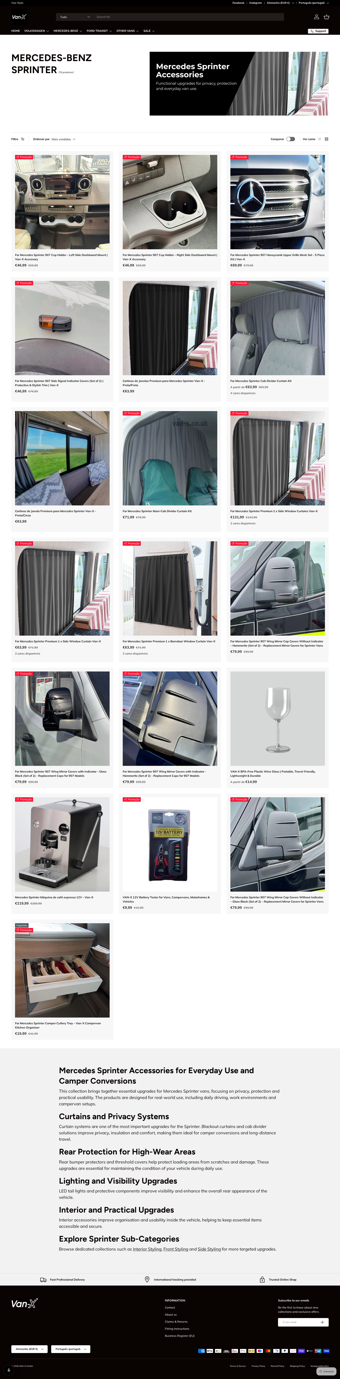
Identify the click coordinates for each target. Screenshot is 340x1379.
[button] (326, 17)
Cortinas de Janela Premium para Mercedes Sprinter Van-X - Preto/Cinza (55, 513)
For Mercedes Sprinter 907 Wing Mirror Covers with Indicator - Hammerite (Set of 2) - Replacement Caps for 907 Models (164, 773)
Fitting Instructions (177, 1328)
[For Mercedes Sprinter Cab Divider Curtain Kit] (277, 328)
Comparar (277, 139)
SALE (147, 31)
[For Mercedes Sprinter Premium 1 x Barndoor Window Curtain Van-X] (170, 588)
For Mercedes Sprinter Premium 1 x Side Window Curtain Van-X (58, 641)
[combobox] (170, 17)
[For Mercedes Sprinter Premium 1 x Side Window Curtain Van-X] (62, 588)
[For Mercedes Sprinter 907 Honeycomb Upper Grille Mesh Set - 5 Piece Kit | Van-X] (277, 202)
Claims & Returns (176, 1321)
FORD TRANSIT (97, 31)
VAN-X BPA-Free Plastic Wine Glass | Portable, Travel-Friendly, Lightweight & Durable (272, 773)
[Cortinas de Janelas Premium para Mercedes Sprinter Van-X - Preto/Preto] (170, 328)
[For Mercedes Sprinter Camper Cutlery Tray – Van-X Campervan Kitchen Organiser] (62, 970)
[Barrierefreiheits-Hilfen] (9, 1370)
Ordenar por (41, 139)
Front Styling (175, 1249)
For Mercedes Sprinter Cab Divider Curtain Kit (260, 381)
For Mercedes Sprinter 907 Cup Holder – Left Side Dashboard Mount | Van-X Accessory (61, 257)
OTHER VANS (126, 31)
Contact (170, 1307)
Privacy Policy (258, 1366)
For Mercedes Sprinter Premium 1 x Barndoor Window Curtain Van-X (169, 641)
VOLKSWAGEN (34, 31)
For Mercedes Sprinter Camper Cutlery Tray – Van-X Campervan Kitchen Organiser (58, 1025)
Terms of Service (238, 1366)
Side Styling (209, 1249)
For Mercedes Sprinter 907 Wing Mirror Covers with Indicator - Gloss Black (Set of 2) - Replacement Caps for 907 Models (60, 773)
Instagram (255, 2)
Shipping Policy (297, 1366)
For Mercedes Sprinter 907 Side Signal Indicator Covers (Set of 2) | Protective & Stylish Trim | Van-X (59, 383)
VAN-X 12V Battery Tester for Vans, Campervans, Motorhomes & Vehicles (166, 899)
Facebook (238, 2)
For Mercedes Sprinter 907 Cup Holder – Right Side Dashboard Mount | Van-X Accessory (170, 257)
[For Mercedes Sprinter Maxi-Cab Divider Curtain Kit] (170, 458)
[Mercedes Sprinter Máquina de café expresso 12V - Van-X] (62, 844)
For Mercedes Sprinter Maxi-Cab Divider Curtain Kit (157, 511)
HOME (15, 31)
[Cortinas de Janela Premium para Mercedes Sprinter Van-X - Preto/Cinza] (62, 458)
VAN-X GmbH (26, 1366)
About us (171, 1314)
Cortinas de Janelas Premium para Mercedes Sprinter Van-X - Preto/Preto (164, 383)
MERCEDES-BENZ (66, 31)
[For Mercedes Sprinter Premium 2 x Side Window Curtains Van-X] (277, 458)
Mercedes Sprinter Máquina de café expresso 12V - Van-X (54, 897)
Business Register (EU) (180, 1335)
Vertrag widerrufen (319, 1366)
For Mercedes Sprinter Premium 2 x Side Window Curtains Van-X (274, 511)
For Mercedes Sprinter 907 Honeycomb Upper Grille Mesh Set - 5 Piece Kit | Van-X (277, 257)
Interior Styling (147, 1249)
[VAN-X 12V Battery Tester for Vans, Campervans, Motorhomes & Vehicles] (170, 844)
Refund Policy (277, 1366)
